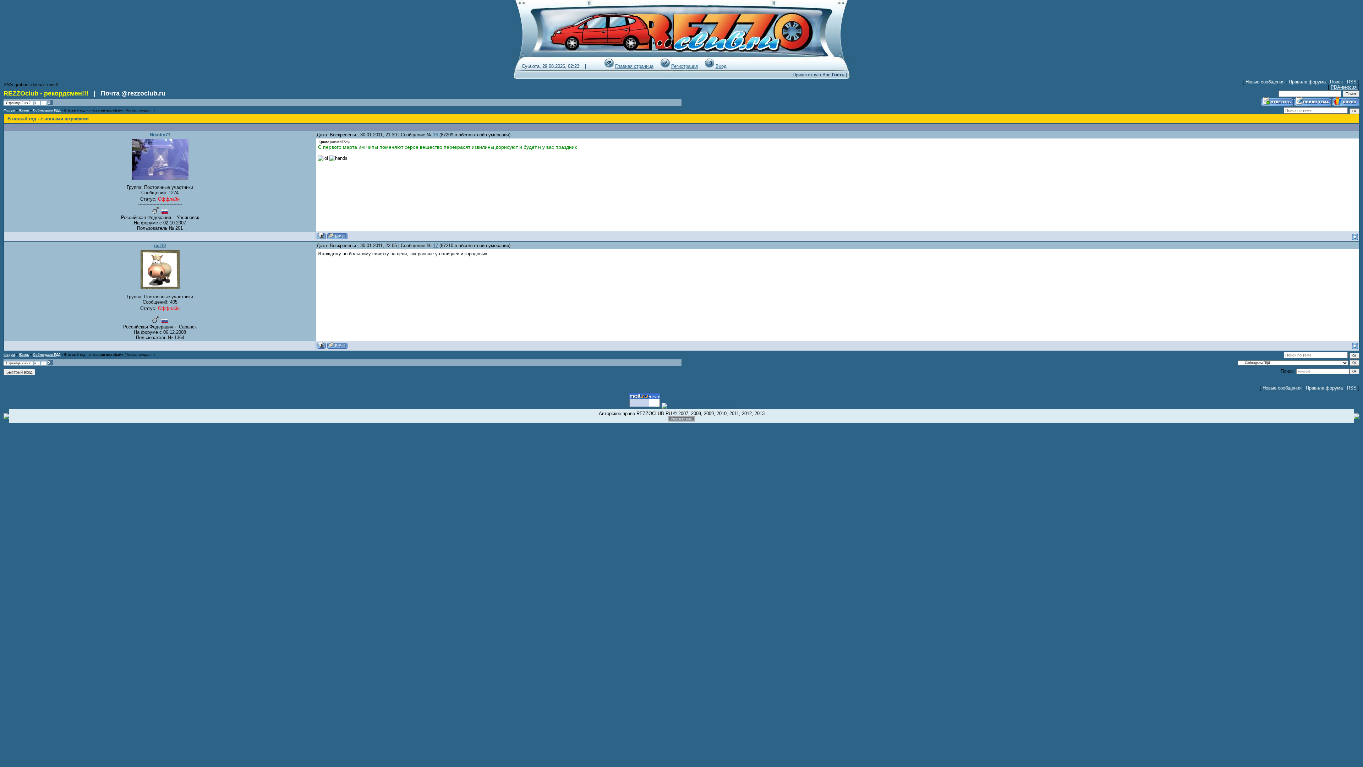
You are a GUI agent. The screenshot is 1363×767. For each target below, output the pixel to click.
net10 (160, 245)
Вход (721, 66)
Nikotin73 (160, 134)
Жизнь (24, 110)
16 (435, 134)
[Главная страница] (609, 66)
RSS (1352, 82)
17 (435, 245)
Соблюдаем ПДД (46, 110)
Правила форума (1308, 82)
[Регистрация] (665, 66)
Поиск (1337, 82)
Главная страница (634, 66)
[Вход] (709, 66)
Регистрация (684, 66)
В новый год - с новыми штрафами (94, 110)
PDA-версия (1344, 87)
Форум (9, 110)
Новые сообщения (1266, 82)
